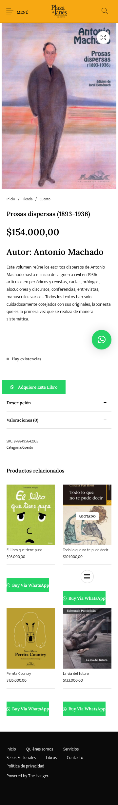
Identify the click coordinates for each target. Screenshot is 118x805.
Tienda (27, 199)
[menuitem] (11, 749)
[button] (59, 387)
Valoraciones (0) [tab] (22, 420)
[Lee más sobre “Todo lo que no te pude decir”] (87, 576)
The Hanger (38, 776)
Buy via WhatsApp (30, 585)
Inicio (11, 199)
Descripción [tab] (19, 403)
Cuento (45, 199)
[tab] (59, 402)
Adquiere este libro (37, 387)
